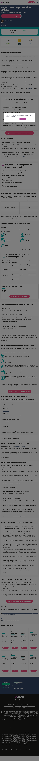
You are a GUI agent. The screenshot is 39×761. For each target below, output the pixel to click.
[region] (19, 117)
